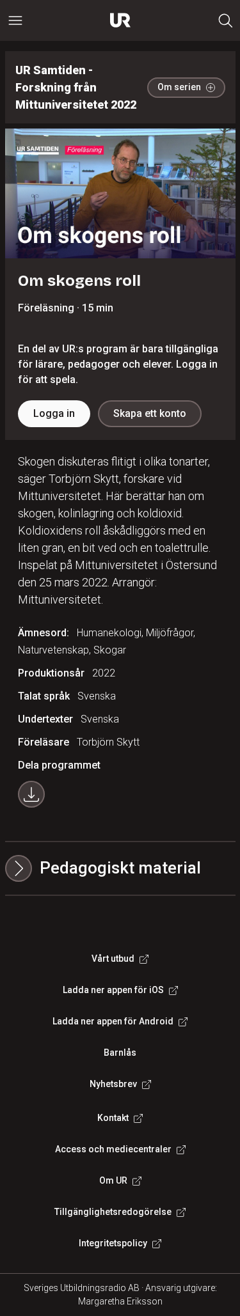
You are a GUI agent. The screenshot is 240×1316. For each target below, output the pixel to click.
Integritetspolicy (113, 1243)
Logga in (54, 413)
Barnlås (120, 1052)
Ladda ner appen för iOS (113, 990)
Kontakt (113, 1118)
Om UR (113, 1180)
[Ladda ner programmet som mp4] (31, 794)
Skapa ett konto (149, 413)
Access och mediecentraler (113, 1149)
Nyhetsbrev (113, 1084)
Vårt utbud (113, 958)
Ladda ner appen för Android (112, 1021)
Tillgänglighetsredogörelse (113, 1212)
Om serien (179, 87)
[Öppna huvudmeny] (15, 20)
